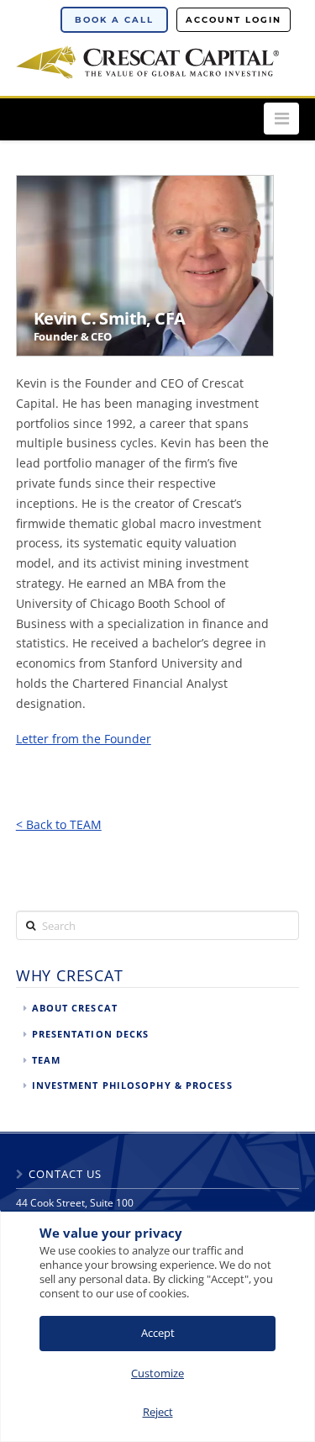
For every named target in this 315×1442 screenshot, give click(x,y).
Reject (158, 1412)
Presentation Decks (91, 1033)
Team (46, 1060)
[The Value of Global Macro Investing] (147, 59)
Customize (157, 1373)
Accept (158, 1333)
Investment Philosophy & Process (132, 1085)
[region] (157, 1326)
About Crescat (75, 1007)
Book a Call (114, 19)
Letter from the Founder (83, 739)
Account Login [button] (233, 19)
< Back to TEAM (59, 824)
